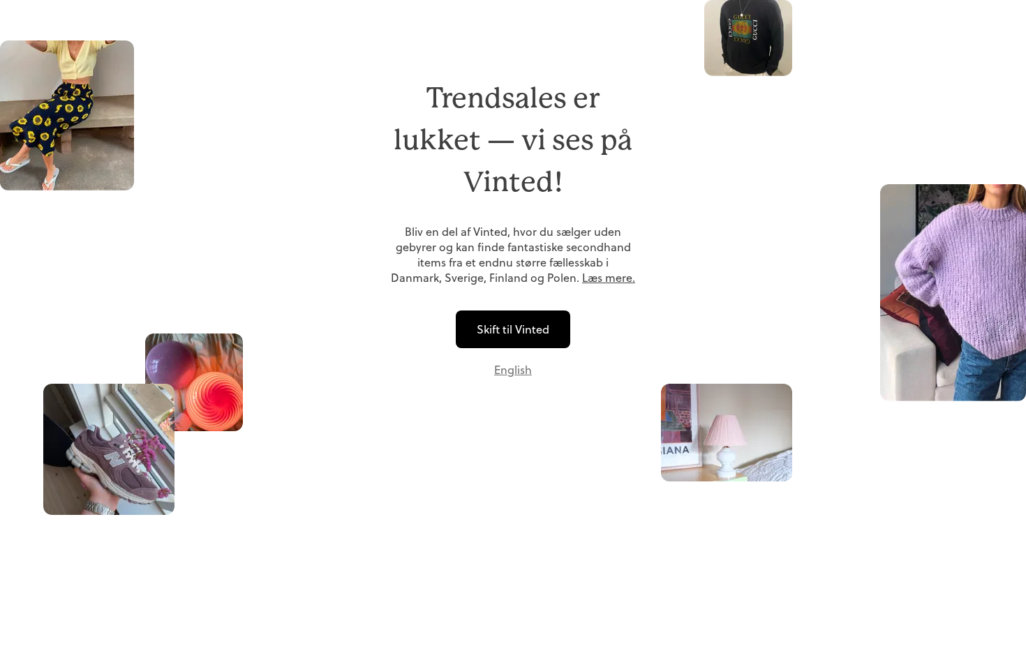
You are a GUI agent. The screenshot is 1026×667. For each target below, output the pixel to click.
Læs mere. (608, 277)
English (513, 369)
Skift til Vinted (513, 329)
